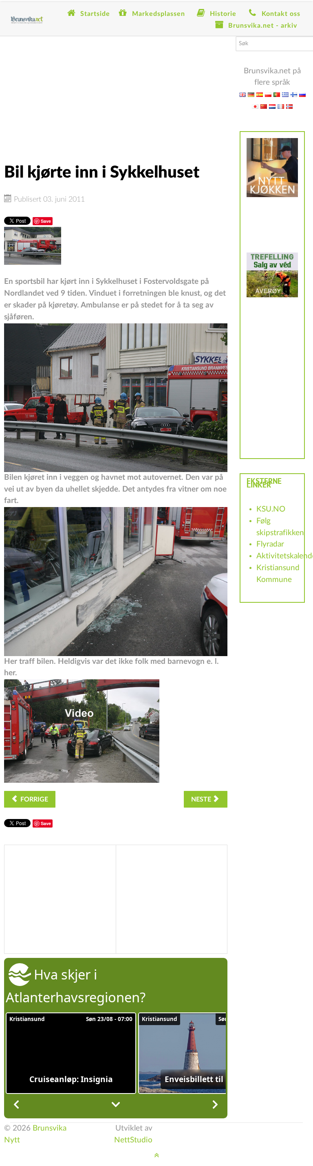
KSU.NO (270, 509)
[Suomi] (294, 94)
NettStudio (133, 1140)
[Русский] (302, 94)
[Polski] (268, 94)
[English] (242, 94)
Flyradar (270, 544)
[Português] (276, 94)
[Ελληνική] (285, 94)
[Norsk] (289, 106)
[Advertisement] (115, 93)
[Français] (281, 106)
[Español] (259, 94)
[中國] (263, 106)
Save (46, 221)
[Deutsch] (251, 94)
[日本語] (255, 106)
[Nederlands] (272, 106)
